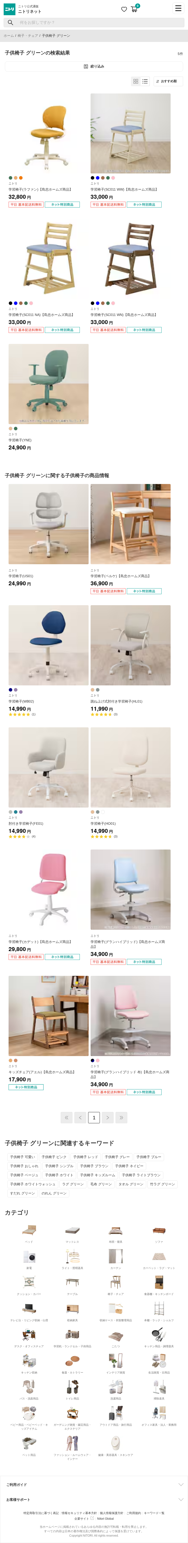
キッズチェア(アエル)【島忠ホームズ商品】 (42, 1072)
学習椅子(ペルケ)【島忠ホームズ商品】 (121, 576)
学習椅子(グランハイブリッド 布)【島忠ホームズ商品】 (130, 1074)
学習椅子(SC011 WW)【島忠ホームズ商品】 (125, 189)
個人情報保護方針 (111, 1513)
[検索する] (10, 22)
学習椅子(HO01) (103, 823)
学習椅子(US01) (21, 576)
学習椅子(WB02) (21, 701)
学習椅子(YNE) (20, 440)
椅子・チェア (28, 36)
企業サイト (81, 1518)
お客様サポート (18, 1500)
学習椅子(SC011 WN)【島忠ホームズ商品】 (124, 315)
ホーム (9, 36)
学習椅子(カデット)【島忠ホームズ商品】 (41, 942)
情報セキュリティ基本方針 (79, 1513)
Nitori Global (105, 1518)
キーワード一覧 (154, 1513)
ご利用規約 (133, 1513)
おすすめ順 (169, 81)
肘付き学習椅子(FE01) (26, 823)
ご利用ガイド (16, 1485)
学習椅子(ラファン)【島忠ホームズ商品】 (41, 189)
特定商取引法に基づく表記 (41, 1513)
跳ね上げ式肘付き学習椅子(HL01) (116, 701)
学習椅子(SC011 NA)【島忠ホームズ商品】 (42, 315)
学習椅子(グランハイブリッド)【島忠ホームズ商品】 (128, 944)
